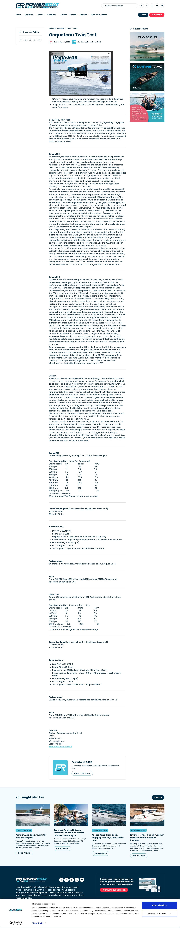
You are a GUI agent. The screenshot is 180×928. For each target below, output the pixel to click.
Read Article (24, 853)
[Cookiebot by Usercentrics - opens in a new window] (16, 923)
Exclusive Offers (99, 14)
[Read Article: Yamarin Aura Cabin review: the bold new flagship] (33, 815)
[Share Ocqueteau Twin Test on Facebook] (21, 40)
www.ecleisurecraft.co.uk (60, 746)
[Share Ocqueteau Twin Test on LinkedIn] (25, 40)
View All (158, 797)
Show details (37, 923)
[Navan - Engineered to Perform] (147, 46)
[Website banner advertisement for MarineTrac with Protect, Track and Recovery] (147, 77)
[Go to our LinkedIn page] (157, 5)
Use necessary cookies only (160, 913)
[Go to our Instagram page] (152, 5)
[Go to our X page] (147, 5)
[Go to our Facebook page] (141, 5)
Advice (63, 14)
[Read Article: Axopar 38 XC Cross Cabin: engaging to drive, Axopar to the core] (109, 815)
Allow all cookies (159, 905)
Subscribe (157, 14)
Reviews (60, 28)
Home (51, 28)
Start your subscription (114, 890)
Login (143, 14)
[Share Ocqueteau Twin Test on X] (30, 40)
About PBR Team (82, 773)
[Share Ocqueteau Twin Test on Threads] (35, 40)
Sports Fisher (72, 28)
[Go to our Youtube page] (162, 5)
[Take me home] (37, 5)
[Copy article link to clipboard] (39, 40)
